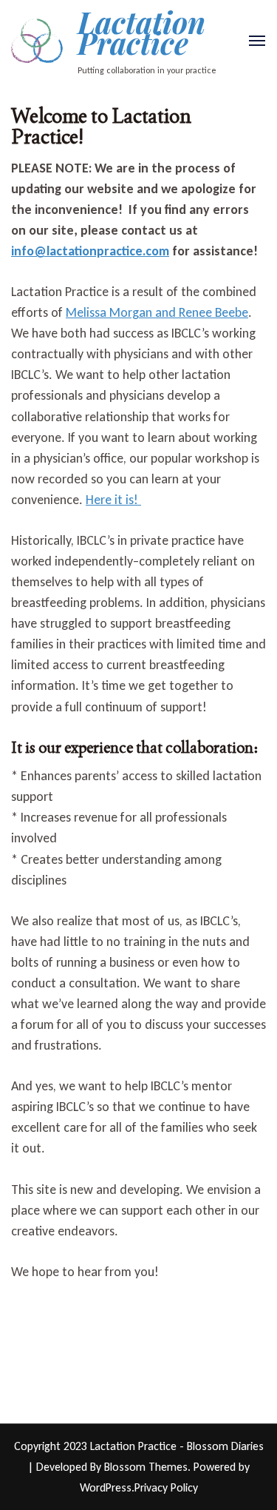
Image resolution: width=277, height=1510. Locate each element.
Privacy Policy (166, 1487)
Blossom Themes (146, 1467)
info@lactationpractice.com (90, 251)
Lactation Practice (141, 32)
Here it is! (113, 499)
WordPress (105, 1487)
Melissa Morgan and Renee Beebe (157, 312)
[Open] (257, 41)
